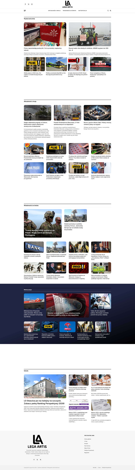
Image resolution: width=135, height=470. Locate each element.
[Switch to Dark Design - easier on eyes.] (108, 10)
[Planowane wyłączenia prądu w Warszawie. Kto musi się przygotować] (34, 167)
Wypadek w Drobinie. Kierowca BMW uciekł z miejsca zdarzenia (48, 335)
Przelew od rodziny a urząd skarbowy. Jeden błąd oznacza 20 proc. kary (78, 177)
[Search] (110, 10)
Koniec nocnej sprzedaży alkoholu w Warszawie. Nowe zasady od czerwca (101, 157)
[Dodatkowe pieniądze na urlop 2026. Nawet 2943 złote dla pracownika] (56, 148)
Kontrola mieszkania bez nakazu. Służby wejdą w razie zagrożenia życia (100, 177)
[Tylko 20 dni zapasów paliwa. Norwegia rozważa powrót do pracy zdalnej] (101, 301)
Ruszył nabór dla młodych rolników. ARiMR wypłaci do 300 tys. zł (88, 49)
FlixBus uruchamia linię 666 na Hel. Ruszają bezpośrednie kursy (56, 73)
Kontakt (86, 443)
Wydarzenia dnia (29, 19)
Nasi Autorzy (87, 445)
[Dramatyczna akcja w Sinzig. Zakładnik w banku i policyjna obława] (34, 247)
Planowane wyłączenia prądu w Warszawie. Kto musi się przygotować (33, 177)
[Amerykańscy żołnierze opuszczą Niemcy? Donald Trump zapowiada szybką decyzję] (34, 267)
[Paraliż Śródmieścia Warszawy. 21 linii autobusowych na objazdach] (67, 112)
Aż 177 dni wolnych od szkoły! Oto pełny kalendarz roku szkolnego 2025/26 (101, 389)
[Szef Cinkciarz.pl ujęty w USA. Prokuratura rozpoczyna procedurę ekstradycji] (56, 167)
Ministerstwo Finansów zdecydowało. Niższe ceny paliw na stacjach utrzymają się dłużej (33, 314)
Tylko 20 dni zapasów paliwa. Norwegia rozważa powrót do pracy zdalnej (99, 313)
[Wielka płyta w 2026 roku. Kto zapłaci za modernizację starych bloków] (34, 64)
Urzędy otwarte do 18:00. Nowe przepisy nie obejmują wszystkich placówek (77, 74)
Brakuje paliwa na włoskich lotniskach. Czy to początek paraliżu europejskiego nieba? (84, 336)
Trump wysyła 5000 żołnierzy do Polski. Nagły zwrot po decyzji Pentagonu (40, 232)
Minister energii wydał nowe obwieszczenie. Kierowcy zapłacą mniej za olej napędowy (64, 314)
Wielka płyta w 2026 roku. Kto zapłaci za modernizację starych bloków (33, 74)
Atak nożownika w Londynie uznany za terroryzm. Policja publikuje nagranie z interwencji (100, 277)
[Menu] (25, 10)
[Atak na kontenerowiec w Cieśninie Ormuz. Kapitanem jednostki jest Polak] (56, 247)
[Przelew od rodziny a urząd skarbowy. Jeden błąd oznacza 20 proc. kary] (79, 167)
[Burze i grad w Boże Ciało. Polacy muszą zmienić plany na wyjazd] (97, 112)
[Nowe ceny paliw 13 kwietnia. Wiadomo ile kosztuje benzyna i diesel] (67, 326)
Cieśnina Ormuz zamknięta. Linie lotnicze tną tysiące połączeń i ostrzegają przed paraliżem (78, 256)
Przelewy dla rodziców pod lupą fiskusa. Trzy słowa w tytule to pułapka (78, 157)
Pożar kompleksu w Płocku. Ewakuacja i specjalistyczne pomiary (98, 74)
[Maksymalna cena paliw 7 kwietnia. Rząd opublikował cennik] (103, 326)
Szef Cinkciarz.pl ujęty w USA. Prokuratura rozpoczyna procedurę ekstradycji (55, 177)
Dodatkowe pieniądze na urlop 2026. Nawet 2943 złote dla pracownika (55, 157)
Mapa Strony (87, 448)
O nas (99, 467)
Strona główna (87, 439)
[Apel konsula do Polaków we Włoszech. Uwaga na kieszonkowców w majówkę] (79, 267)
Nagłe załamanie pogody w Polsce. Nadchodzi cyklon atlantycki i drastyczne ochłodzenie (35, 124)
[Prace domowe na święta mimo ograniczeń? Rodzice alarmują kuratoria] (79, 380)
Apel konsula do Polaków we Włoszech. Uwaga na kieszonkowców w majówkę (77, 277)
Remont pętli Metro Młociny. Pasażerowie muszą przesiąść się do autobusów (33, 157)
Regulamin (86, 452)
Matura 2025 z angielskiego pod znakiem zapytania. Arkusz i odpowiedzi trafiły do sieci (78, 414)
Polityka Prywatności (89, 450)
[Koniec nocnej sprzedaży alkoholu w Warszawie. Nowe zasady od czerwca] (101, 148)
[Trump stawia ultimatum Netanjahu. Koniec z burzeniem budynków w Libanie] (56, 267)
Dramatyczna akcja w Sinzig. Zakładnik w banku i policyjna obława (32, 256)
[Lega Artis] (67, 4)
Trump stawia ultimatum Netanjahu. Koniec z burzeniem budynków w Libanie (55, 277)
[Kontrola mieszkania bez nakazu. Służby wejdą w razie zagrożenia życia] (101, 167)
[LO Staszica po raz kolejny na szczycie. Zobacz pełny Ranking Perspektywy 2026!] (45, 386)
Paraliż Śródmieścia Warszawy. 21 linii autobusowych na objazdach (66, 123)
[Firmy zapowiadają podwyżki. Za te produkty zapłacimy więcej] (45, 34)
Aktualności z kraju (54, 10)
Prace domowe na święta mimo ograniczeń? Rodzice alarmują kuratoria (77, 389)
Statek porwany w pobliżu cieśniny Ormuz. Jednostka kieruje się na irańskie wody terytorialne (73, 227)
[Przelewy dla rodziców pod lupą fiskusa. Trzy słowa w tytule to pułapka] (79, 148)
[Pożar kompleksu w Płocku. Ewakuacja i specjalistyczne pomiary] (100, 64)
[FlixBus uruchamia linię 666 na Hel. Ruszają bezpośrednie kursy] (56, 64)
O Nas (85, 441)
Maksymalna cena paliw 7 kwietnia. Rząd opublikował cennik (102, 335)
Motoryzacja (82, 10)
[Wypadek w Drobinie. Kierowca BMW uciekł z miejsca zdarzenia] (50, 326)
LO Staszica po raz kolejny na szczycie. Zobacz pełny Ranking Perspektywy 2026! (44, 402)
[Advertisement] (66, 88)
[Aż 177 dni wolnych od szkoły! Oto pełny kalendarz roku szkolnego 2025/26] (101, 380)
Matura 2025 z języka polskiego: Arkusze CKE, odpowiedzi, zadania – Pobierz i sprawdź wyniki (100, 415)
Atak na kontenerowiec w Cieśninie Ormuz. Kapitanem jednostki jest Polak (56, 256)
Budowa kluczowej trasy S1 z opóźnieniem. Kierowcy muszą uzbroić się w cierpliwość (31, 336)
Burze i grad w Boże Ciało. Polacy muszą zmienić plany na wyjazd (97, 123)
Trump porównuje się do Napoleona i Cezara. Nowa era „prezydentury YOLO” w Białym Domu (100, 257)
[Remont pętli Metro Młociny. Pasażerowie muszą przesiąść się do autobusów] (34, 148)
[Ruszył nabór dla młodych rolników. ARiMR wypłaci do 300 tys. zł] (90, 34)
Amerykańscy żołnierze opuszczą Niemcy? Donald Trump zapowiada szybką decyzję (34, 277)
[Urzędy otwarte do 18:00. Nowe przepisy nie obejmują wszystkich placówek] (78, 64)
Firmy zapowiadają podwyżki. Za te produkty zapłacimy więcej (43, 49)
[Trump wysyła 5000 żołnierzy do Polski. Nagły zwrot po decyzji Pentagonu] (43, 223)
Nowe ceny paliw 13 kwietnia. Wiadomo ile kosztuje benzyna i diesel (66, 335)
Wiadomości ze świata (69, 10)
